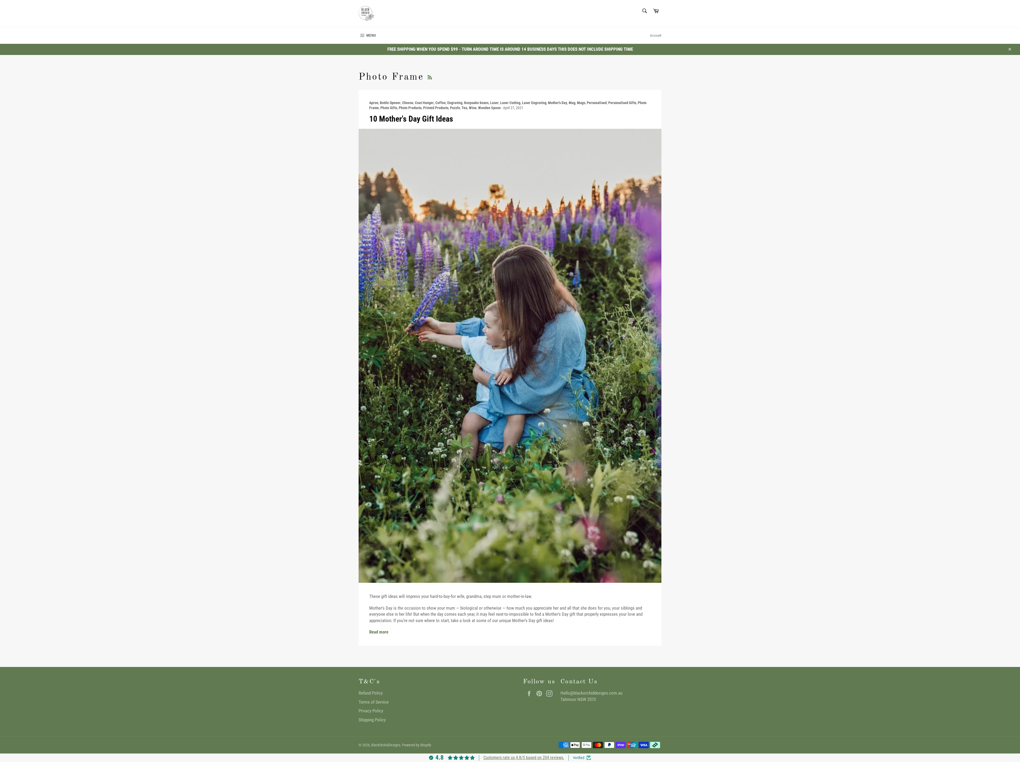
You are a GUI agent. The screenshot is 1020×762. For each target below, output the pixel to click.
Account (655, 35)
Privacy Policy (371, 710)
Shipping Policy (372, 719)
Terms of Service (374, 702)
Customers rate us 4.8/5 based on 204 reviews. (523, 757)
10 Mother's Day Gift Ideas (411, 118)
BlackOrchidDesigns (385, 745)
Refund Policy (371, 693)
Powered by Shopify (416, 745)
